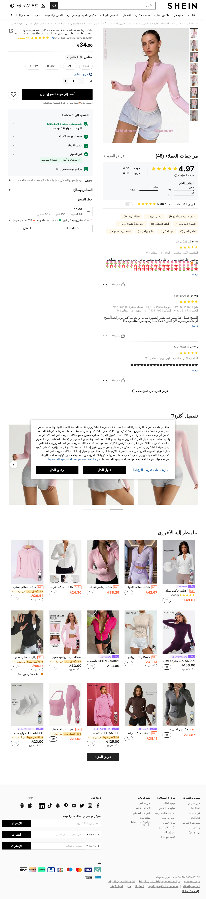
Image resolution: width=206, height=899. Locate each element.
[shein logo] (182, 5)
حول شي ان (194, 803)
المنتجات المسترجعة (164, 813)
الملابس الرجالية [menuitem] (109, 15)
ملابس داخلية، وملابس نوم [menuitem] (81, 15)
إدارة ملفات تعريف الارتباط (121, 881)
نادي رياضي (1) (145, 231)
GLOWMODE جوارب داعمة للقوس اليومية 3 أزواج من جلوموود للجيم (27, 733)
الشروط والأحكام (191, 886)
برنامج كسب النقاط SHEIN (140, 824)
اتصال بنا (195, 808)
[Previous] (13, 464)
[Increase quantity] (65, 81)
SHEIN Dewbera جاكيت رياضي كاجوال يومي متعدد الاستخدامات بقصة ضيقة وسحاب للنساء (103, 660)
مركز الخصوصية (192, 881)
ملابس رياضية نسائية (139, 23)
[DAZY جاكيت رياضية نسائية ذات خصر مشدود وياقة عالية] (141, 632)
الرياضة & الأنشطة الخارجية (165, 23)
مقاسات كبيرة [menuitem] (142, 15)
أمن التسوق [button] (76, 154)
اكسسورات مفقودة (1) (119, 231)
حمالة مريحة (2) (132, 216)
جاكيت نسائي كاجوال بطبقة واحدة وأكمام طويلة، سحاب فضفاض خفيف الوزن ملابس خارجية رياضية (141, 587)
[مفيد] (123, 284)
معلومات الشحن (167, 808)
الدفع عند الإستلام (141, 813)
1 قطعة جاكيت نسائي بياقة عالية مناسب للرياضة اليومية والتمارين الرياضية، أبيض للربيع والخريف (179, 590)
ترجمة (195, 274)
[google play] (22, 807)
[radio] (86, 66)
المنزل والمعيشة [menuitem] (53, 15)
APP (30, 798)
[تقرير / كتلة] (105, 284)
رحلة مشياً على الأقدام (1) (131, 224)
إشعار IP (139, 886)
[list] (69, 806)
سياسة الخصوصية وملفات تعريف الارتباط (159, 881)
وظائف (196, 827)
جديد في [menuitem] (178, 15)
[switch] (129, 204)
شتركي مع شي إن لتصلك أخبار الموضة (82, 816)
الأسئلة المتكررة (167, 827)
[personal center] (43, 5)
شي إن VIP (169, 832)
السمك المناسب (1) (186, 224)
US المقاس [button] (76, 57)
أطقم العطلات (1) (160, 224)
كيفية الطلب (169, 803)
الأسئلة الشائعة (143, 808)
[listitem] (179, 572)
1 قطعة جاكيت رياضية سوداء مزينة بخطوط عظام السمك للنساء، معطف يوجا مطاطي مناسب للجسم (141, 733)
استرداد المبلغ (168, 818)
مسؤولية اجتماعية (191, 822)
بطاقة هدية (145, 818)
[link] (35, 5)
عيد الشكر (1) (166, 231)
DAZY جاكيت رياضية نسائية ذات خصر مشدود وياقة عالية (141, 657)
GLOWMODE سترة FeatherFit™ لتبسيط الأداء (179, 660)
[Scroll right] (11, 15)
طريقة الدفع (144, 803)
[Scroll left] (16, 15)
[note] (27, 674)
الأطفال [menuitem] (127, 15)
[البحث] (54, 5)
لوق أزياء (195, 818)
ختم (129, 886)
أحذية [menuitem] (37, 15)
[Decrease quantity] (80, 81)
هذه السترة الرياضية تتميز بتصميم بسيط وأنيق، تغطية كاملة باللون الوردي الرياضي (65, 657)
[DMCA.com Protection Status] (88, 877)
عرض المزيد (103, 757)
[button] (19, 5)
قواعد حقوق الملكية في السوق (163, 886)
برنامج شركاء (193, 832)
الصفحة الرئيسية (189, 23)
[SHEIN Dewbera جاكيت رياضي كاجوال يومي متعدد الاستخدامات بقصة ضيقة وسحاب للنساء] (103, 632)
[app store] (30, 807)
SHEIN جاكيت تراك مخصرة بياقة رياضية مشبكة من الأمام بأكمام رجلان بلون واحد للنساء (65, 587)
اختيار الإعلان (116, 886)
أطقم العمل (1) (188, 231)
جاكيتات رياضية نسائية (93, 23)
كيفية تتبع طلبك (167, 837)
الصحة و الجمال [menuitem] (21, 15)
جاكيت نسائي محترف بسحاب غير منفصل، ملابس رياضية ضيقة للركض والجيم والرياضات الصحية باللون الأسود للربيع (27, 657)
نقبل (99, 863)
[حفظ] (13, 94)
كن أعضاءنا (194, 813)
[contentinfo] (51, 869)
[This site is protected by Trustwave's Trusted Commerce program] (98, 877)
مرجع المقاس (168, 822)
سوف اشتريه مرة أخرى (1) (182, 216)
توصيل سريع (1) (154, 216)
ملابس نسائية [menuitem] (161, 15)
